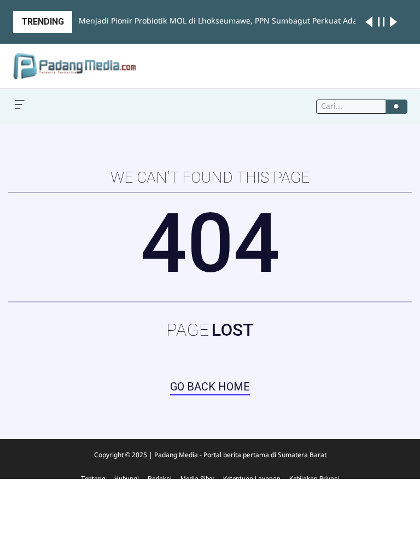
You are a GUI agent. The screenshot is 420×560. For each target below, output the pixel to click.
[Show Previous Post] (368, 22)
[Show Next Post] (393, 22)
